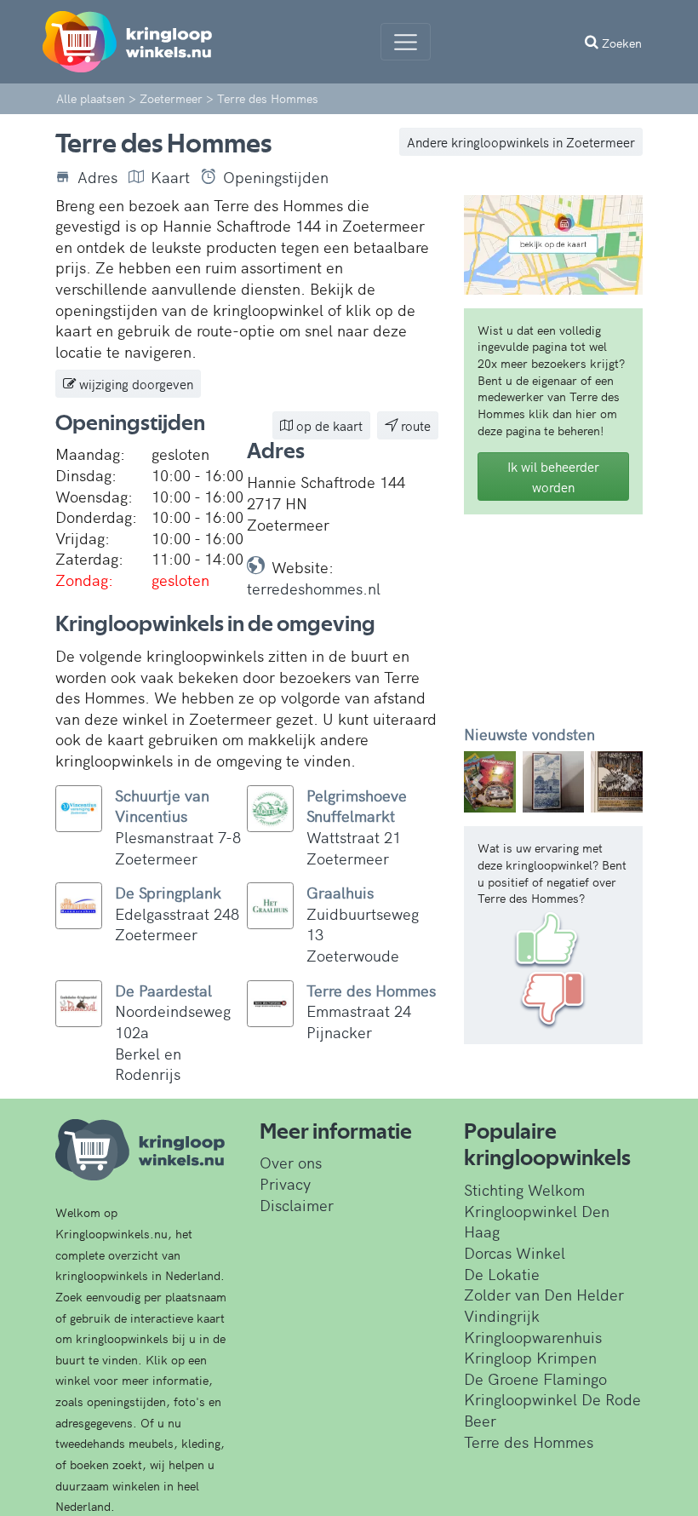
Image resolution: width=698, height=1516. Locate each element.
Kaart (170, 177)
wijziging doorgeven (134, 384)
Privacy (285, 1183)
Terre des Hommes (528, 1441)
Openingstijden (276, 177)
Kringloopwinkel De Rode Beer (552, 1409)
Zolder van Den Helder (544, 1294)
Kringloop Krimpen (530, 1357)
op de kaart (328, 425)
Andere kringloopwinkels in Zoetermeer (521, 142)
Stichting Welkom (524, 1189)
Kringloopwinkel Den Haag (536, 1221)
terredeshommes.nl (313, 588)
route (414, 425)
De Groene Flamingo (535, 1378)
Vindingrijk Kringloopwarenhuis (533, 1326)
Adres (97, 177)
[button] (477, 782)
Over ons (291, 1162)
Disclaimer (297, 1204)
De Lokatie (502, 1273)
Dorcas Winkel (514, 1252)
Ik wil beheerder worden (553, 476)
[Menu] (405, 41)
